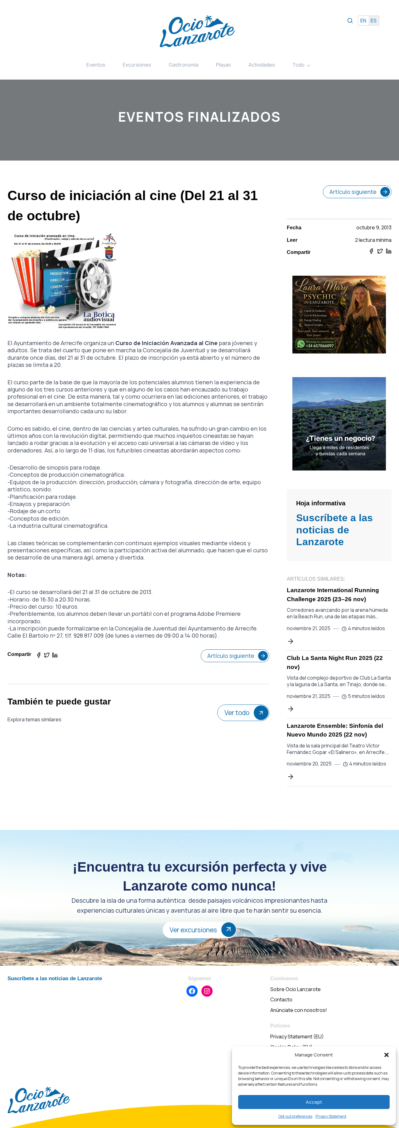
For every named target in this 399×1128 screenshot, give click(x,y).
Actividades (261, 64)
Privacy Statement (330, 1116)
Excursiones (137, 64)
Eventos (95, 64)
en (363, 20)
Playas (223, 64)
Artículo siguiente (230, 655)
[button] (386, 1055)
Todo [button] (298, 64)
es (374, 20)
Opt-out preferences (295, 1116)
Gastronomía (184, 64)
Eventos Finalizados (199, 116)
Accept (314, 1102)
